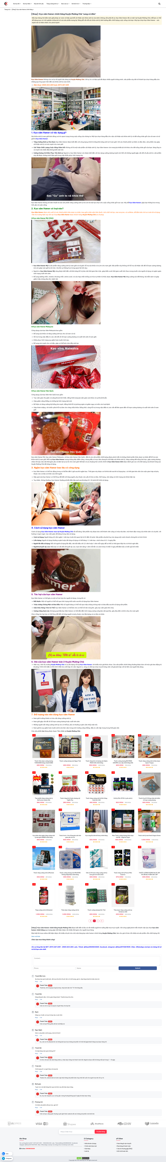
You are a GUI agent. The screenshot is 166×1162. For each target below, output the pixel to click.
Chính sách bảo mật (91, 1146)
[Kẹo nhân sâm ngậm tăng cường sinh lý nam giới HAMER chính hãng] (43, 821)
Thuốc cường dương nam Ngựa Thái (70, 761)
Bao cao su (64, 3)
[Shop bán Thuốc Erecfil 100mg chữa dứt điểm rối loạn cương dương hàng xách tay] (149, 783)
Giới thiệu (87, 1148)
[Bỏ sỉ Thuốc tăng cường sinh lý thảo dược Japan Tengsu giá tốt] (149, 746)
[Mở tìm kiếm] (159, 3)
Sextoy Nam (26, 3)
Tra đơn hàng (100, 1131)
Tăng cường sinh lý (52, 3)
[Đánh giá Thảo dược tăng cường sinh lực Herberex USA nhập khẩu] (123, 895)
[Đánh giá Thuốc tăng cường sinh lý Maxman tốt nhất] (43, 858)
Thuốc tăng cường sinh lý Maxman (43, 873)
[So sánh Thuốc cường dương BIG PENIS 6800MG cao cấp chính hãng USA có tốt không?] (123, 746)
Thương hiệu (86, 3)
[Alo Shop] (6, 3)
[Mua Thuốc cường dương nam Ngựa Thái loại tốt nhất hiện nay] (70, 746)
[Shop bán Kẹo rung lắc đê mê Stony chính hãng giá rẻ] (96, 821)
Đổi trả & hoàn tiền (122, 1151)
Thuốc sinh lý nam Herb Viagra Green (149, 835)
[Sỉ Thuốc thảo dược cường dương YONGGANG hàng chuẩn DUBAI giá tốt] (43, 746)
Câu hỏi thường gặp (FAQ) (124, 1148)
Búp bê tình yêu (39, 3)
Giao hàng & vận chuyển (124, 1143)
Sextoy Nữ (16, 3)
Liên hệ (87, 1151)
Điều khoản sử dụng (90, 1143)
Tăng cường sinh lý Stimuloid (43, 910)
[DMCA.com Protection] (83, 1158)
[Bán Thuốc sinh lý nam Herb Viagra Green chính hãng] (149, 821)
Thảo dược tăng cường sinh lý (70, 910)
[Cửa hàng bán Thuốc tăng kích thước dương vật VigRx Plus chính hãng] (70, 783)
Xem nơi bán (35, 936)
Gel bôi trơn (75, 3)
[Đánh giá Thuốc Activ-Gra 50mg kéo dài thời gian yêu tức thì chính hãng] (70, 821)
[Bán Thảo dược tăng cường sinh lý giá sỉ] (70, 895)
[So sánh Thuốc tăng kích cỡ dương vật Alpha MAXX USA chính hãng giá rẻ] (96, 746)
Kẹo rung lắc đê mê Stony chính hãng (96, 835)
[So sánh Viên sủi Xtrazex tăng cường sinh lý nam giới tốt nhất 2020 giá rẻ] (96, 858)
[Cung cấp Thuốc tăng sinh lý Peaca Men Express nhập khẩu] (123, 858)
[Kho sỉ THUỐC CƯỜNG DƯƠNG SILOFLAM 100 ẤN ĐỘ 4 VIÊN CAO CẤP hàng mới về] (149, 858)
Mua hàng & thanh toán (124, 1146)
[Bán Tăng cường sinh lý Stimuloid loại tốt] (43, 895)
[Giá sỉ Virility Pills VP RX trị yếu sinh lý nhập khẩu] (123, 783)
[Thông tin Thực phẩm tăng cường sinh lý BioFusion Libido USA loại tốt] (43, 783)
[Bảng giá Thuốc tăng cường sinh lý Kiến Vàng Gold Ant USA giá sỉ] (96, 783)
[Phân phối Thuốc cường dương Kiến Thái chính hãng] (96, 895)
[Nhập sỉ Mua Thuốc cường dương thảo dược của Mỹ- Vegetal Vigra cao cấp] (123, 821)
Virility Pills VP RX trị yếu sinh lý (123, 798)
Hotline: (28, 1148)
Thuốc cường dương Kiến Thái (96, 910)
